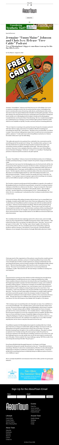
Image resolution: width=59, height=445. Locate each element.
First (8, 399)
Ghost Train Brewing (29, 118)
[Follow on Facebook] (28, 5)
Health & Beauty (35, 418)
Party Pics (33, 406)
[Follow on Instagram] (31, 5)
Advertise (8, 434)
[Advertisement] (29, 243)
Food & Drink (9, 418)
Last (18, 399)
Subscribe (29, 17)
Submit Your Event (35, 410)
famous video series (45, 111)
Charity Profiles (10, 420)
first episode (16, 171)
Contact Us (9, 439)
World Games (15, 263)
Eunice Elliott (14, 286)
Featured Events (35, 411)
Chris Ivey (30, 107)
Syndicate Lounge (37, 283)
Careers (8, 437)
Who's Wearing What (11, 423)
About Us (8, 435)
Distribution (9, 432)
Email (28, 394)
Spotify (22, 121)
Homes (32, 422)
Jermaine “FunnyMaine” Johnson (15, 107)
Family (32, 423)
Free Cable (49, 119)
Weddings (33, 420)
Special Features (10, 33)
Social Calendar (35, 408)
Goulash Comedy (32, 116)
